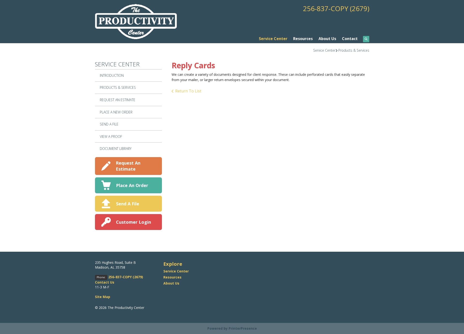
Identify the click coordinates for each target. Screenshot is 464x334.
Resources (303, 38)
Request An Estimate (117, 99)
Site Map (102, 296)
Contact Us (104, 282)
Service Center (273, 38)
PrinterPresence (243, 328)
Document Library (115, 148)
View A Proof (111, 136)
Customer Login (133, 222)
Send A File (109, 124)
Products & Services (353, 50)
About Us (327, 38)
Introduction (112, 75)
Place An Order (132, 185)
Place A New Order (116, 112)
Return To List (188, 91)
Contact (350, 38)
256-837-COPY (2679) (336, 8)
